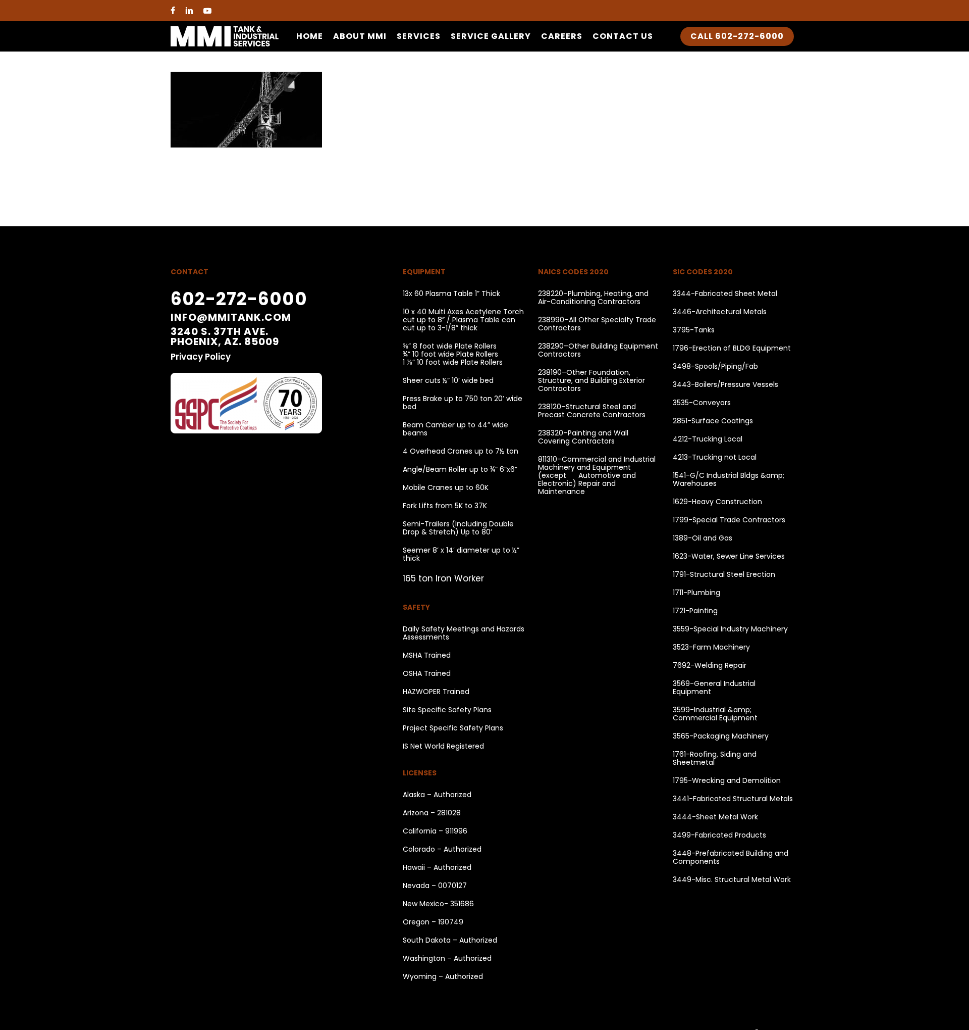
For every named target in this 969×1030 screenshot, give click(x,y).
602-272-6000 (239, 298)
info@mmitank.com (231, 317)
